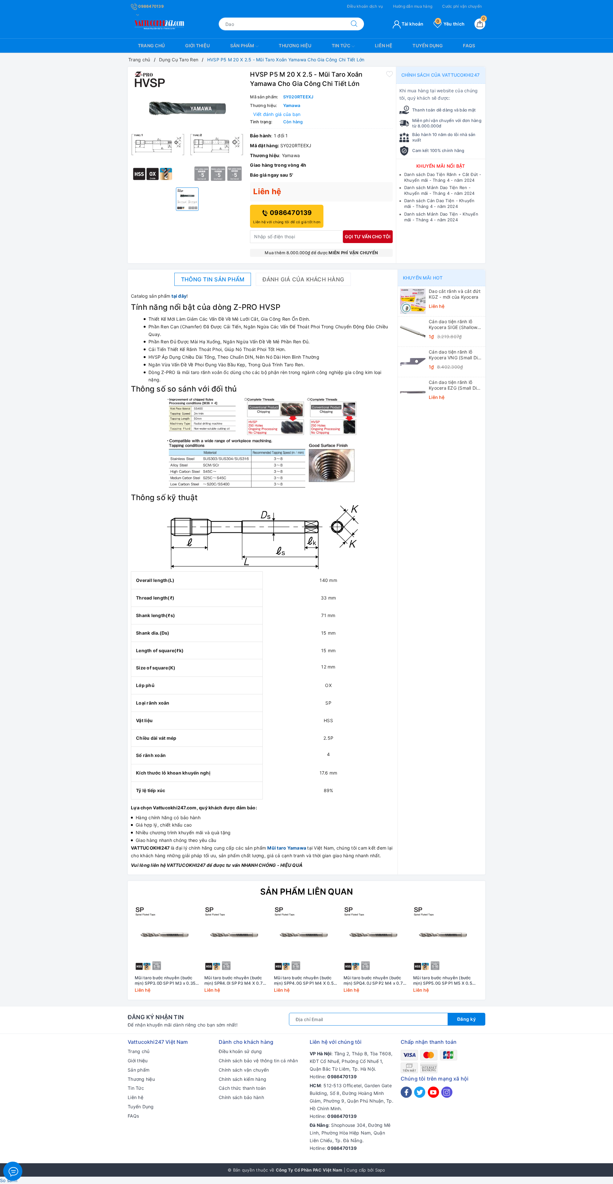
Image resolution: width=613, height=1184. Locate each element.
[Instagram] (446, 1092)
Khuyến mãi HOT (423, 277)
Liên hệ (383, 45)
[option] (187, 126)
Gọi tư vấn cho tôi (367, 236)
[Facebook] (406, 1092)
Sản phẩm (242, 45)
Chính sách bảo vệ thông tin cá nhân (258, 1060)
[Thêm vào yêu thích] (389, 74)
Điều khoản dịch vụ (365, 6)
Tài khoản (412, 24)
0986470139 (150, 6)
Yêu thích (450, 24)
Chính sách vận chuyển (244, 1070)
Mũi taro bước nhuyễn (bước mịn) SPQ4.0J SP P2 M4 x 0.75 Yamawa (374, 980)
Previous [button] (115, 954)
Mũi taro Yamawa (286, 848)
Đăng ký (466, 1019)
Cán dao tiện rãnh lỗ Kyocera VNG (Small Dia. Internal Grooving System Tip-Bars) (455, 355)
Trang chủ (151, 45)
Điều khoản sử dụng (240, 1051)
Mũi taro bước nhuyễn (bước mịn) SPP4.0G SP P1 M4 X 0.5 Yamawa (304, 980)
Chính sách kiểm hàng (242, 1079)
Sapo (380, 1170)
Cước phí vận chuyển (462, 6)
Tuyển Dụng (427, 45)
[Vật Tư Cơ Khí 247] (158, 23)
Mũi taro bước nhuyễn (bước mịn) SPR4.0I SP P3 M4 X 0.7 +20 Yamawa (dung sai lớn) (233, 980)
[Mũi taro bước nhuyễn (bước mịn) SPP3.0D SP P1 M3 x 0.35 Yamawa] (167, 939)
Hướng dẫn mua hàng (413, 6)
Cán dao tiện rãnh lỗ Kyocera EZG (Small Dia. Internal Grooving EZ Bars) (455, 385)
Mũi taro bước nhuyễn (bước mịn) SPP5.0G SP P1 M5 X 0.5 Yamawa (442, 980)
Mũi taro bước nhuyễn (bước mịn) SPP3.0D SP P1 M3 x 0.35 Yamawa (165, 980)
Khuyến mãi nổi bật (440, 166)
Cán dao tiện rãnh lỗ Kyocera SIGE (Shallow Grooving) (453, 324)
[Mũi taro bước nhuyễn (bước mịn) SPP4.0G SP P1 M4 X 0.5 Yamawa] (306, 939)
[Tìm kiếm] (354, 24)
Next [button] (498, 954)
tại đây (178, 296)
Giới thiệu (197, 45)
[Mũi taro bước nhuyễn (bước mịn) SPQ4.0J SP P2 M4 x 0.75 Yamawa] (376, 939)
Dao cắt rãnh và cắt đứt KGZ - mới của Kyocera (455, 294)
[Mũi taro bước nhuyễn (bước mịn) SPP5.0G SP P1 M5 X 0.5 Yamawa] (445, 939)
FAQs (469, 45)
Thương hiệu (295, 45)
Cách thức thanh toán (242, 1088)
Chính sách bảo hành (241, 1097)
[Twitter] (419, 1092)
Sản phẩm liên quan (306, 892)
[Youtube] (433, 1092)
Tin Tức (342, 45)
